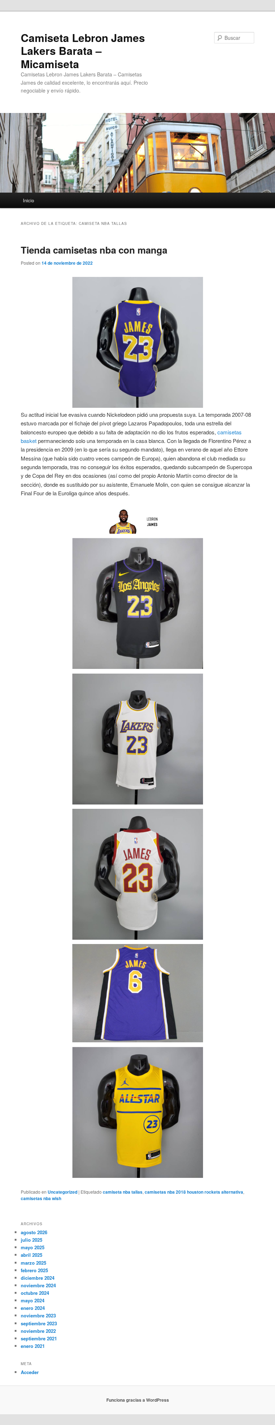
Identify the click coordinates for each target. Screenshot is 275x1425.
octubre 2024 (35, 1292)
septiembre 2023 (39, 1323)
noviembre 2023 (38, 1315)
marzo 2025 (33, 1262)
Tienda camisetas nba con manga (94, 249)
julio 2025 (31, 1239)
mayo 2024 (32, 1300)
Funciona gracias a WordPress (137, 1400)
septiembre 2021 (39, 1338)
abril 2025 (31, 1254)
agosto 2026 (34, 1232)
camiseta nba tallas (123, 1192)
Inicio (28, 200)
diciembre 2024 (37, 1277)
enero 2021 (33, 1346)
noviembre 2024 (38, 1285)
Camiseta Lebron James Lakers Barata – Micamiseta (83, 50)
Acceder (30, 1372)
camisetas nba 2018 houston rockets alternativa (194, 1192)
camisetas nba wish (41, 1198)
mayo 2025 (32, 1247)
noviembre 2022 (38, 1330)
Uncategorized (62, 1192)
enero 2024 (33, 1307)
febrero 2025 (34, 1270)
